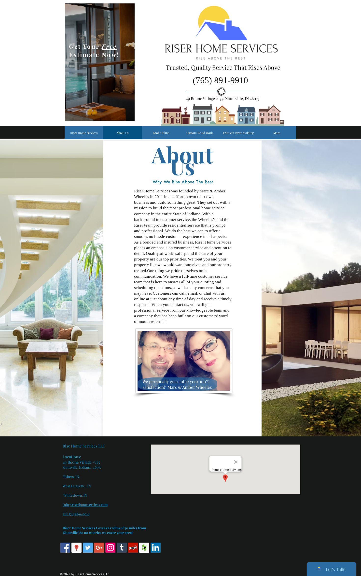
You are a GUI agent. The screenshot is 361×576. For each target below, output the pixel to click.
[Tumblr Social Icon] (122, 548)
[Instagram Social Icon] (110, 548)
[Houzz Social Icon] (144, 548)
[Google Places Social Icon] (76, 548)
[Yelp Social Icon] (133, 548)
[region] (100, 62)
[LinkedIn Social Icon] (156, 548)
